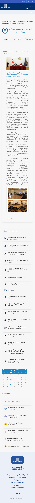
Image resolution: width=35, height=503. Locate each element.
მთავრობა (12, 477)
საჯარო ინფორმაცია (17, 482)
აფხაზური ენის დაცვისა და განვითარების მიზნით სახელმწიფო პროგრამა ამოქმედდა (17, 74)
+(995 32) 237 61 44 (17, 469)
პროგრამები (22, 477)
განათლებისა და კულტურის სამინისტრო (15, 51)
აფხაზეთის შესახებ (22, 475)
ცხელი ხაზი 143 (17, 467)
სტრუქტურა (17, 39)
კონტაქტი (17, 485)
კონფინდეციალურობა (17, 487)
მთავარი (6, 39)
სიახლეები (17, 480)
